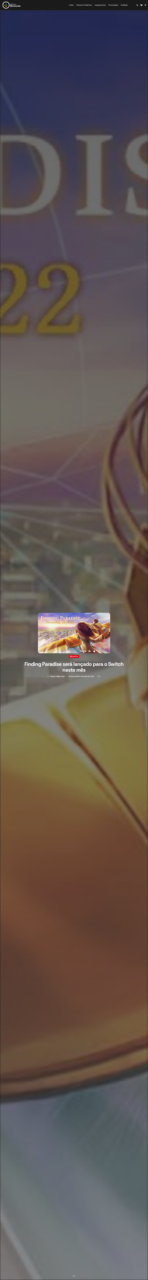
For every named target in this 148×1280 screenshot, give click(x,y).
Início (71, 5)
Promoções (113, 5)
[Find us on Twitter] (137, 5)
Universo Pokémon (84, 5)
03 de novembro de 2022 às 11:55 (81, 676)
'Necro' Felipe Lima (57, 676)
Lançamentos (100, 5)
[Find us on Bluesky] (141, 5)
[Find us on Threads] (145, 5)
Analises (124, 5)
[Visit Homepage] (19, 5)
